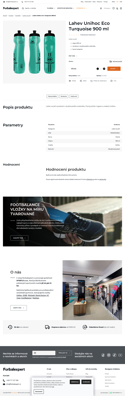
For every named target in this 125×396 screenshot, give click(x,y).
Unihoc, (19, 295)
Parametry (64, 96)
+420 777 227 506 (12, 380)
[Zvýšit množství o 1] (104, 69)
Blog (82, 2)
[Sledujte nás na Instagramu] (109, 355)
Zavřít (72, 83)
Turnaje (105, 2)
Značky (107, 386)
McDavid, (32, 295)
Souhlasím (86, 382)
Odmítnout (75, 382)
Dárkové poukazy (110, 383)
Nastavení (38, 392)
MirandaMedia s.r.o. (117, 392)
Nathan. (36, 298)
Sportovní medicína (110, 377)
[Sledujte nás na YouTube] (120, 355)
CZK (117, 2)
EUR (121, 2)
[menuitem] (51, 8)
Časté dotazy (70, 374)
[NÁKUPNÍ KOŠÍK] (121, 8)
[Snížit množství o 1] (98, 69)
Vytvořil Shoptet (104, 392)
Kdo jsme (49, 374)
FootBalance (26, 298)
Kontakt (49, 377)
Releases (99, 2)
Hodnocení (74, 96)
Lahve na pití (116, 129)
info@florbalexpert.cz (13, 384)
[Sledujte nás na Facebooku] (103, 355)
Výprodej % (108, 380)
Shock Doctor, (41, 295)
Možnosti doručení (117, 61)
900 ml (118, 141)
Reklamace (69, 377)
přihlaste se (90, 179)
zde (53, 387)
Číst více (72, 56)
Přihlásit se (62, 353)
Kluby (94, 2)
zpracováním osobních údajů (57, 357)
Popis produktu (52, 96)
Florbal (107, 374)
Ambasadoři (88, 2)
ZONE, (25, 295)
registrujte (102, 179)
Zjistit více (17, 308)
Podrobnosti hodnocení (87, 35)
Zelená (117, 137)
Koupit (112, 68)
